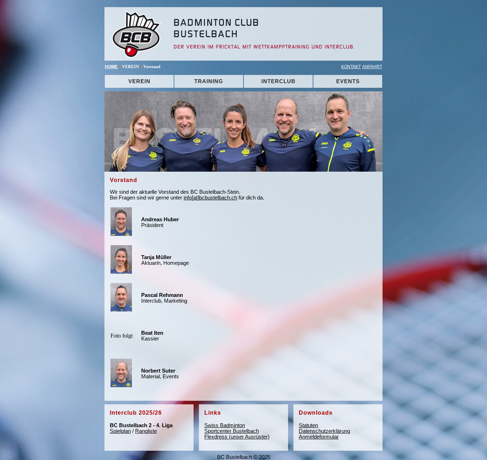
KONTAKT (351, 66)
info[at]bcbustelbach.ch (210, 198)
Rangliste (146, 431)
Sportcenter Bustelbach (231, 431)
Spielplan (120, 431)
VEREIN (139, 81)
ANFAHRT (372, 66)
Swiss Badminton (224, 425)
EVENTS (348, 81)
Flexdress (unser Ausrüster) (237, 437)
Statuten (308, 425)
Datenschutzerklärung (324, 431)
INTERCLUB (278, 81)
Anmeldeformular (319, 437)
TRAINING (208, 81)
